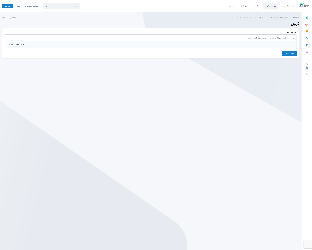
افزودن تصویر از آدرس (16, 44)
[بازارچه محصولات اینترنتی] (306, 52)
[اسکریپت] (306, 25)
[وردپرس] (306, 38)
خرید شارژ (232, 6)
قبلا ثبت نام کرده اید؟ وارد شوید (27, 6)
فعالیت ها (256, 6)
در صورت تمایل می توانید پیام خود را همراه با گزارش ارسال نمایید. (270, 38)
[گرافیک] (306, 45)
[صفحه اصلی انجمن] (306, 18)
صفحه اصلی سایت (288, 6)
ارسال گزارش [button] (289, 53)
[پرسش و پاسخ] (306, 31)
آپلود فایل (244, 6)
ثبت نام (7, 6)
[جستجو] (46, 6)
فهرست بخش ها (270, 6)
